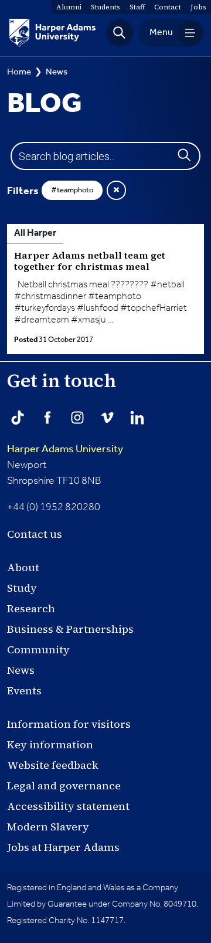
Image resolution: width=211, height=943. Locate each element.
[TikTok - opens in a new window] (17, 417)
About (23, 567)
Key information (50, 744)
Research (31, 608)
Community (38, 649)
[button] (120, 33)
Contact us (34, 534)
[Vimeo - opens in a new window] (107, 417)
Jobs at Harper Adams (63, 847)
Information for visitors (69, 724)
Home (19, 71)
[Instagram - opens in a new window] (77, 417)
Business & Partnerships (70, 629)
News (56, 71)
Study (22, 588)
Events (24, 690)
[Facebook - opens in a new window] (47, 417)
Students (105, 7)
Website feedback (52, 765)
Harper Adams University (65, 449)
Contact (167, 7)
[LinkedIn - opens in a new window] (137, 417)
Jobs (198, 7)
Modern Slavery (48, 826)
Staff (137, 7)
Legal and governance (64, 785)
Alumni (68, 7)
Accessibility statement (68, 806)
